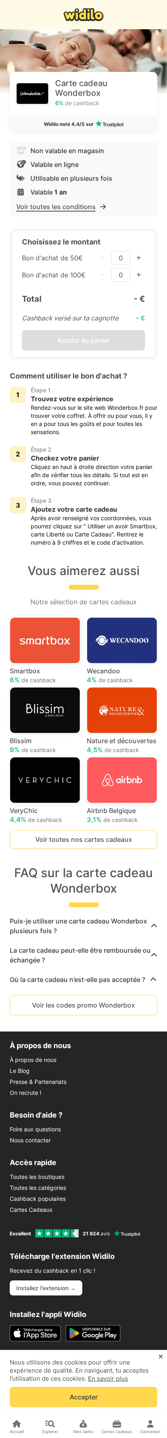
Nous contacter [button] (30, 1140)
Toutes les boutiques (37, 1176)
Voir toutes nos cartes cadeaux (83, 839)
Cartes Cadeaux (31, 1209)
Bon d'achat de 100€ (54, 275)
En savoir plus (108, 1378)
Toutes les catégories (38, 1187)
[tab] (83, 926)
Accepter (84, 1397)
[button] (83, 926)
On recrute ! (25, 1092)
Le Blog (20, 1070)
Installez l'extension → (46, 1287)
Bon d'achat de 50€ (52, 258)
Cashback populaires (38, 1198)
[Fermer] (160, 1356)
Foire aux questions (35, 1129)
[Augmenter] (138, 258)
